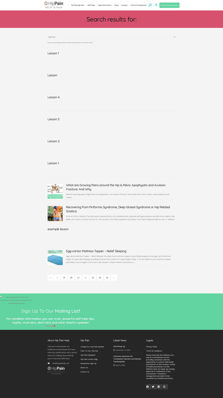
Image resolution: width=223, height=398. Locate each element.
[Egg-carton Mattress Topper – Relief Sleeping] (55, 257)
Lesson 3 (53, 119)
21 (78, 277)
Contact (124, 5)
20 (71, 277)
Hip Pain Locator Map (89, 359)
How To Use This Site (89, 351)
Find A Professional (138, 5)
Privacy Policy (151, 346)
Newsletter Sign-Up (88, 363)
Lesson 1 (53, 53)
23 (93, 277)
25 (107, 277)
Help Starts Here (104, 5)
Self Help (91, 5)
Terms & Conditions (154, 351)
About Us (84, 367)
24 (100, 277)
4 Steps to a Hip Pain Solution (92, 346)
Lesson (52, 75)
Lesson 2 (53, 141)
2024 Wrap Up (119, 346)
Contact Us (84, 372)
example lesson (58, 229)
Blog (116, 5)
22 (85, 277)
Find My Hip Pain (77, 5)
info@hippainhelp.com (60, 363)
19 (64, 277)
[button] (51, 326)
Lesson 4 (53, 97)
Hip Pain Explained (87, 355)
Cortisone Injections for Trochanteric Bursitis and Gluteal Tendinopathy (127, 359)
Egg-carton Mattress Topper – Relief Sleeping (96, 251)
